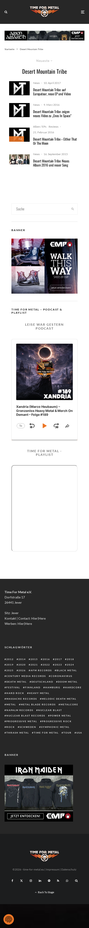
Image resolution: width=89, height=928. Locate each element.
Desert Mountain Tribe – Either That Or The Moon (55, 141)
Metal (11, 704)
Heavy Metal (39, 693)
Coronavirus (61, 676)
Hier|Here (38, 618)
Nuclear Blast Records (25, 715)
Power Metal (60, 715)
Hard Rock (15, 693)
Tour (67, 732)
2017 (58, 659)
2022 (46, 664)
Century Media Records (26, 676)
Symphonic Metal (55, 727)
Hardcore (73, 687)
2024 (70, 664)
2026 (22, 670)
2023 (58, 664)
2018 (70, 659)
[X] (21, 880)
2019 (10, 664)
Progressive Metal (21, 721)
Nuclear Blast (50, 710)
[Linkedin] (39, 880)
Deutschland (42, 681)
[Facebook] (12, 880)
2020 (22, 664)
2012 (10, 659)
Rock (10, 727)
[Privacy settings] (8, 919)
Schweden (28, 727)
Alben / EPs (39, 126)
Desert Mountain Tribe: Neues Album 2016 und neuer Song (51, 163)
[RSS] (58, 880)
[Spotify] (49, 880)
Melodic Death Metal (59, 698)
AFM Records (41, 670)
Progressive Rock (57, 721)
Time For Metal (46, 732)
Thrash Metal (17, 732)
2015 (34, 659)
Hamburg (52, 687)
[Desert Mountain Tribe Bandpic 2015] (19, 159)
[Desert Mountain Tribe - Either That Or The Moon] (19, 88)
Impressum (52, 869)
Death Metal (16, 681)
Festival (13, 687)
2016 (46, 659)
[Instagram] (30, 880)
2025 (10, 670)
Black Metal (67, 670)
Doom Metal (68, 681)
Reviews (53, 126)
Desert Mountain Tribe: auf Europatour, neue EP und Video (52, 92)
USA (79, 732)
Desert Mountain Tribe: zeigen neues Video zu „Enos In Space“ (52, 113)
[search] (72, 209)
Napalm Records (19, 710)
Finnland (32, 687)
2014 (22, 659)
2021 (34, 664)
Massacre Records (21, 698)
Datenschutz (68, 869)
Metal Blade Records (38, 704)
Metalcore (69, 704)
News (36, 83)
